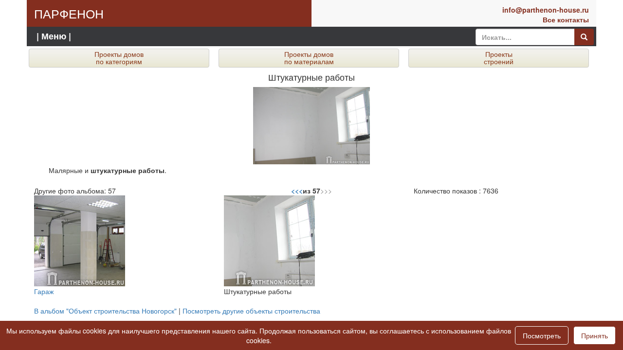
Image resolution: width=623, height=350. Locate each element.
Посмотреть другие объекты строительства (251, 310)
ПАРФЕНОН (69, 13)
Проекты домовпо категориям (119, 57)
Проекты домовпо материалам (309, 57)
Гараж (44, 291)
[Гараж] (79, 240)
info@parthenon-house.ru (545, 10)
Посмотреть (542, 335)
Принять (594, 335)
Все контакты (566, 19)
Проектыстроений (498, 57)
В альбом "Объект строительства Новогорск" (105, 310)
